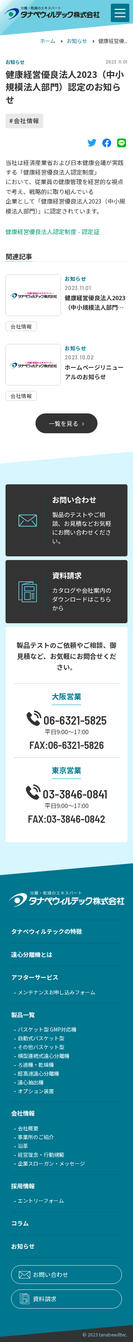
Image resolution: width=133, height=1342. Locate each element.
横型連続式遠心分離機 (43, 1055)
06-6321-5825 (74, 719)
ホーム (47, 40)
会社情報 (27, 120)
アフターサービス (34, 977)
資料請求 (45, 1298)
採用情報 (23, 1185)
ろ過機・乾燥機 (36, 1064)
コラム (20, 1223)
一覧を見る (63, 423)
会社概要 (28, 1128)
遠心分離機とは (31, 954)
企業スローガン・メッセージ (51, 1163)
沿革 (23, 1145)
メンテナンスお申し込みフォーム (56, 992)
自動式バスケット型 (41, 1038)
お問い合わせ (50, 1274)
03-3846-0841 (74, 793)
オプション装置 (36, 1091)
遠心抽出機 (31, 1082)
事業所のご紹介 (36, 1137)
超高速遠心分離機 (38, 1073)
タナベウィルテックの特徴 (46, 931)
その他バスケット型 (41, 1047)
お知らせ (76, 40)
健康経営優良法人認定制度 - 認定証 (52, 231)
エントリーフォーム (41, 1200)
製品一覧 (23, 1014)
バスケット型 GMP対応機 (47, 1029)
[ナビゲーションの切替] (120, 13)
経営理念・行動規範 (41, 1154)
